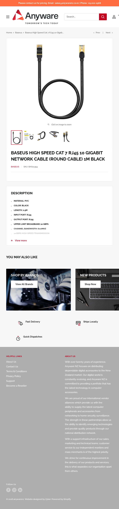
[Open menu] (7, 17)
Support (10, 381)
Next (108, 32)
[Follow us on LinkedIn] (20, 490)
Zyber (48, 499)
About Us (11, 361)
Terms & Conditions (16, 371)
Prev (98, 32)
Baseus (18, 32)
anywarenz (18, 499)
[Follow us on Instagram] (14, 490)
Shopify (67, 499)
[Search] (103, 16)
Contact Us (12, 366)
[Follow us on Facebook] (8, 490)
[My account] (114, 17)
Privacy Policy (13, 376)
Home (9, 32)
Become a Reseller (16, 385)
